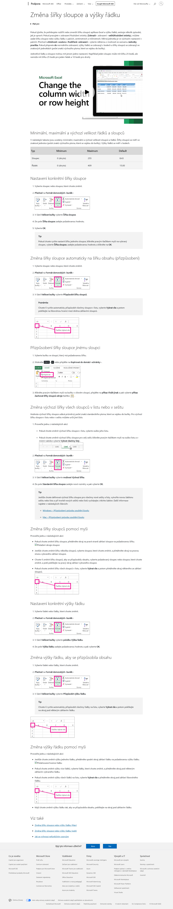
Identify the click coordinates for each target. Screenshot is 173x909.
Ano (93, 846)
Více (89, 4)
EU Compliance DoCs (139, 904)
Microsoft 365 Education (70, 873)
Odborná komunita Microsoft (123, 875)
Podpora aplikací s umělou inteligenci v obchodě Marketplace (125, 870)
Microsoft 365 (48, 4)
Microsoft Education (68, 860)
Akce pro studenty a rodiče (71, 886)
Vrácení (38, 873)
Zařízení (80, 4)
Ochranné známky (106, 904)
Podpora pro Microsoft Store (45, 869)
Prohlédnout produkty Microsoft (19, 873)
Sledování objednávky (43, 877)
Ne (110, 846)
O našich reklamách (121, 904)
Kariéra (142, 860)
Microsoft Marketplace (121, 879)
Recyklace (39, 882)
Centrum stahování (42, 864)
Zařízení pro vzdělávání (69, 864)
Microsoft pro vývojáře (121, 860)
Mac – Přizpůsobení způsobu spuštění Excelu (63, 517)
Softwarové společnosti (121, 888)
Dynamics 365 (91, 873)
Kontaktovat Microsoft (53, 904)
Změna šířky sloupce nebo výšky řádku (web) (56, 830)
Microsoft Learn (119, 864)
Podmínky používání (90, 904)
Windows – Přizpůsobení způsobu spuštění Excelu (66, 510)
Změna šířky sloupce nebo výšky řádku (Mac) (56, 825)
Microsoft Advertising (93, 882)
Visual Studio (118, 892)
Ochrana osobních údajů (72, 904)
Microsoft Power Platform (122, 884)
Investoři (143, 875)
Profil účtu (39, 860)
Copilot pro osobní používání (18, 864)
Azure (88, 869)
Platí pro (35, 24)
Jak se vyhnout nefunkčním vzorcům (52, 836)
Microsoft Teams (91, 890)
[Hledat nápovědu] (154, 3)
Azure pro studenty (68, 890)
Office (58, 4)
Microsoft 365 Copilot (93, 886)
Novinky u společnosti (147, 864)
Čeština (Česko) (18, 900)
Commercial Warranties (44, 886)
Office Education (67, 877)
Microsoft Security (92, 864)
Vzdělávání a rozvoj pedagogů (72, 882)
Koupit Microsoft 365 (105, 4)
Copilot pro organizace (16, 860)
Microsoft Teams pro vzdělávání (72, 869)
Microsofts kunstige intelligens (96, 860)
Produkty (68, 4)
